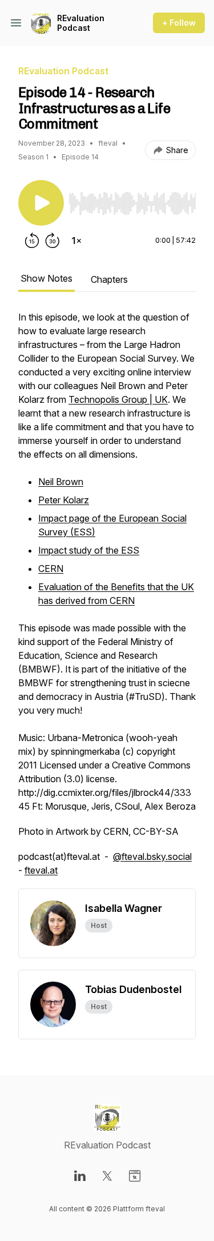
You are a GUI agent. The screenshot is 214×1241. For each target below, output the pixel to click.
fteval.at (41, 870)
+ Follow (179, 22)
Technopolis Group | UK (118, 399)
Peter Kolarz (63, 500)
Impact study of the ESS (88, 550)
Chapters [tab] (109, 279)
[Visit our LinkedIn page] (80, 1176)
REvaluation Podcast (80, 23)
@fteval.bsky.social (152, 856)
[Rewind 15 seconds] (32, 241)
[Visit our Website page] (134, 1176)
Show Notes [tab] (46, 278)
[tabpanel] (107, 599)
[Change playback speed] (76, 241)
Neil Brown (60, 481)
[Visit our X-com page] (107, 1176)
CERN (50, 568)
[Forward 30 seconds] (52, 241)
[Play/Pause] (41, 203)
